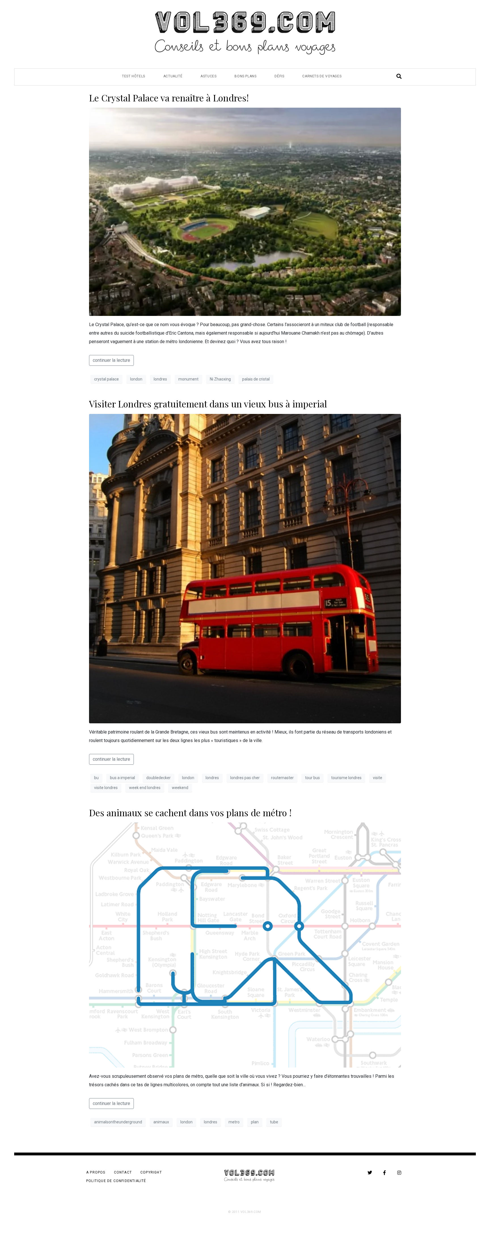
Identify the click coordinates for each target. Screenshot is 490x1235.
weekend (180, 787)
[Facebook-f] (384, 1172)
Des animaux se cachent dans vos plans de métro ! (190, 812)
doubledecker (158, 777)
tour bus (312, 777)
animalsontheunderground (118, 1122)
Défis (279, 76)
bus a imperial (122, 777)
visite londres (106, 787)
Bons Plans (245, 76)
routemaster (282, 777)
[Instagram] (399, 1172)
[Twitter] (369, 1172)
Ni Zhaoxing (220, 379)
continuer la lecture (111, 360)
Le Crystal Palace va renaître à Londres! (169, 98)
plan (255, 1122)
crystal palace (106, 379)
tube (274, 1122)
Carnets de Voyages (321, 76)
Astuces (208, 76)
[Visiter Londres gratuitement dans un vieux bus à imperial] (245, 568)
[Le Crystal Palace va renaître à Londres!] (245, 211)
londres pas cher (245, 777)
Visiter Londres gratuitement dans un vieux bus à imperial (208, 404)
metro (234, 1122)
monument (188, 379)
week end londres (144, 787)
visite (377, 777)
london (136, 379)
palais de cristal (256, 379)
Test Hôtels (133, 76)
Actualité (172, 76)
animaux (161, 1122)
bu (96, 777)
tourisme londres (346, 777)
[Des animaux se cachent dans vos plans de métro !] (245, 944)
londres (160, 379)
